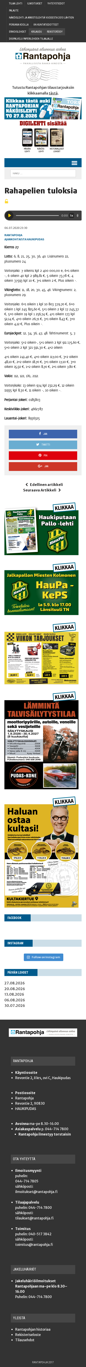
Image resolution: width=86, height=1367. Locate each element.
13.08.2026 (14, 994)
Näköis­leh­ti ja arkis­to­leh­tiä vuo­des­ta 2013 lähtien (41, 17)
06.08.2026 (14, 1000)
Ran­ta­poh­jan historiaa (32, 1329)
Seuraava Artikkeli (39, 490)
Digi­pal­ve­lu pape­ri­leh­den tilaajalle (31, 38)
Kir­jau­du (36, 31)
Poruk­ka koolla (18, 24)
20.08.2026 (14, 989)
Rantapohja (13, 235)
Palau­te (14, 10)
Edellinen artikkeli (46, 484)
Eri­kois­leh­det (17, 31)
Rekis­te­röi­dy (55, 31)
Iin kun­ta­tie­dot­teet (46, 24)
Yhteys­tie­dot (56, 3)
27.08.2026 (14, 983)
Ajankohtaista (15, 239)
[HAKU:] (43, 173)
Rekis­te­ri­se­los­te (28, 1335)
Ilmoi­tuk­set (34, 3)
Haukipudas (35, 239)
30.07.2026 (14, 1005)
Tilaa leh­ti (15, 3)
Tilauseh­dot (24, 1340)
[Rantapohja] (43, 65)
